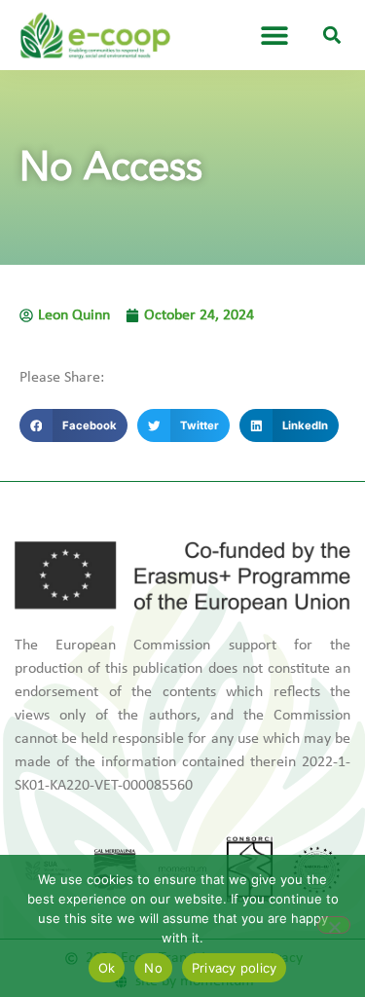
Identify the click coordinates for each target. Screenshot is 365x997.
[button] (332, 35)
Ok (107, 968)
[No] (333, 925)
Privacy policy (234, 968)
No (153, 968)
